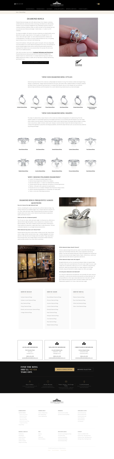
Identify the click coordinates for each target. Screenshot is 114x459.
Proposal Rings (21, 424)
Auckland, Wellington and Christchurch (43, 52)
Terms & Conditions (41, 439)
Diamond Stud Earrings (82, 412)
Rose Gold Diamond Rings (79, 300)
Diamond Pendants (81, 419)
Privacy (49, 450)
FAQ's (39, 435)
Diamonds (60, 410)
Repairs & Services (23, 431)
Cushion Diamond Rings (74, 149)
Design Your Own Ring (23, 442)
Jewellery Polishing (22, 437)
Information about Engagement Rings (64, 433)
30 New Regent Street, (84, 350)
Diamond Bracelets (81, 417)
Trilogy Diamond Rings (50, 107)
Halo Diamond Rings (64, 107)
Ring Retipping (21, 435)
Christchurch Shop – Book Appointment (85, 437)
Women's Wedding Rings (42, 412)
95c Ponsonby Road (30, 350)
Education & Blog (62, 431)
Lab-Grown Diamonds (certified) (63, 414)
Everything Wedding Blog (62, 437)
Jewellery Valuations (22, 440)
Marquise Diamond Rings (57, 171)
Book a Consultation (64, 369)
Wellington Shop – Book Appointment (84, 439)
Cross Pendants (80, 421)
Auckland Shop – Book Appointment (84, 435)
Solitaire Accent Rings (23, 416)
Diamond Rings (22, 410)
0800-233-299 (30, 356)
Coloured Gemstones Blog (62, 439)
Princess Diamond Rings (74, 171)
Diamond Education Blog (62, 440)
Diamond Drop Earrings (82, 416)
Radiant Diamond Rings (23, 171)
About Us (40, 433)
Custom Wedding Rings (42, 416)
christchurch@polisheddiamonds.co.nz (84, 358)
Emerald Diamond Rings (57, 149)
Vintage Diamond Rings (78, 107)
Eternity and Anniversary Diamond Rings (30, 309)
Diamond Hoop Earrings (82, 414)
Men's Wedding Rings (42, 414)
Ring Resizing (21, 433)
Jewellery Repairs (22, 439)
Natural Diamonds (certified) (63, 412)
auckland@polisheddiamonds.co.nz (30, 358)
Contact (80, 431)
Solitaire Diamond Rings (22, 107)
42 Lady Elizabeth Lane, (57, 350)
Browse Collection (84, 369)
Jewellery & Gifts (82, 410)
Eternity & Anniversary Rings (24, 421)
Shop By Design (22, 412)
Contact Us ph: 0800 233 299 (83, 433)
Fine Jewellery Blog (61, 435)
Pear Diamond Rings (90, 149)
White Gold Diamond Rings (79, 303)
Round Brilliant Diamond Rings (54, 297)
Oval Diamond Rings (40, 149)
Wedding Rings (41, 410)
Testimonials (40, 437)
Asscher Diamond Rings (40, 171)
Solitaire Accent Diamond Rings (28, 300)
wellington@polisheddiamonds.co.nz (57, 358)
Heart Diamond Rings (90, 171)
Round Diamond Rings (23, 149)
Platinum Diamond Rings (79, 297)
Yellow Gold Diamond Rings (79, 306)
